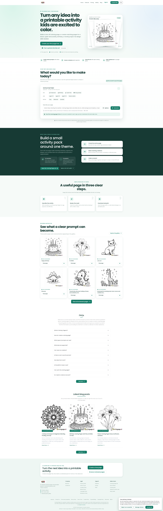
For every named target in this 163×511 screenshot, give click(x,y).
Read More (44, 445)
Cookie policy (155, 504)
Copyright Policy (83, 491)
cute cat (99, 261)
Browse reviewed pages (97, 472)
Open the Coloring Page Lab (49, 168)
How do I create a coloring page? (62, 335)
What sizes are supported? (61, 345)
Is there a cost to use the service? (62, 355)
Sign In (106, 2)
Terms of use (83, 485)
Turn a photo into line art (55, 48)
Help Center (112, 491)
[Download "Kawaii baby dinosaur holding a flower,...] (92, 295)
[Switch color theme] (121, 2)
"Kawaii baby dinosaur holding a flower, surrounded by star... (79, 292)
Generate (116, 108)
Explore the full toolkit (66, 168)
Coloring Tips (113, 487)
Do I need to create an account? (62, 375)
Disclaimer (107, 499)
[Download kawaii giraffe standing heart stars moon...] (120, 295)
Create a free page (95, 467)
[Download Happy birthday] (64, 263)
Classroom (53, 92)
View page (45, 263)
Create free (114, 2)
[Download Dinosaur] (64, 294)
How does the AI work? (60, 360)
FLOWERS (71, 261)
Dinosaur (43, 291)
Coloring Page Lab (114, 483)
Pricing (96, 485)
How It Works (112, 485)
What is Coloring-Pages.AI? (61, 330)
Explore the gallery (115, 233)
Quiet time (69, 92)
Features (97, 483)
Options (106, 108)
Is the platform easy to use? (61, 365)
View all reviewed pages (81, 301)
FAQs (96, 487)
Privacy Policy (73, 499)
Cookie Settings (93, 499)
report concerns (82, 504)
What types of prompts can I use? (62, 340)
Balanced (56, 99)
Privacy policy (83, 483)
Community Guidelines (65, 499)
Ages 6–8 (58, 96)
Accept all (149, 507)
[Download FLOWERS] (92, 263)
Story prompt (78, 92)
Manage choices (139, 507)
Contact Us (67, 485)
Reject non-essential (126, 507)
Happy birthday (45, 261)
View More (80, 381)
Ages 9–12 (64, 96)
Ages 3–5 (51, 96)
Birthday (61, 92)
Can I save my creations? (60, 350)
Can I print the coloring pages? (62, 370)
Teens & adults (72, 96)
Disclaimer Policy (83, 493)
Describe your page (48, 105)
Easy (50, 99)
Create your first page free (50, 43)
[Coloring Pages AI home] (43, 2)
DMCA (111, 499)
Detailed (62, 99)
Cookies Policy (83, 487)
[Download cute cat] (120, 263)
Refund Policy (83, 489)
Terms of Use (79, 499)
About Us (67, 483)
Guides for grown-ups (114, 489)
